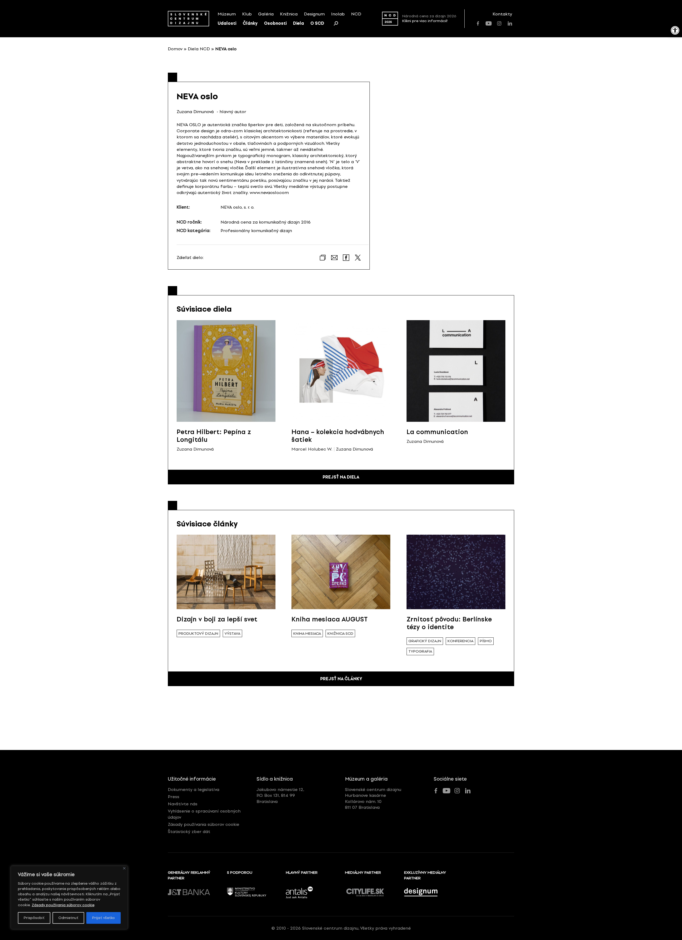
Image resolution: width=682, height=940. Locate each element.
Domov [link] (175, 48)
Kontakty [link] (502, 14)
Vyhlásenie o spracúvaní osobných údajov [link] (204, 814)
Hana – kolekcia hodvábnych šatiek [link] (337, 435)
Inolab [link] (338, 14)
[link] (675, 30)
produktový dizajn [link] (198, 633)
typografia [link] (420, 651)
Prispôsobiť (34, 918)
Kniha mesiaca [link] (307, 633)
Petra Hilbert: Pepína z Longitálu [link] (214, 435)
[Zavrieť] (124, 868)
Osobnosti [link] (275, 23)
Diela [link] (298, 23)
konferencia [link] (460, 641)
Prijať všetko (103, 918)
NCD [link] (356, 14)
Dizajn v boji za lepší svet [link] (217, 619)
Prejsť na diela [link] (341, 477)
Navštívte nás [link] (182, 803)
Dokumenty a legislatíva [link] (193, 789)
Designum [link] (314, 14)
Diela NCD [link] (199, 48)
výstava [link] (232, 633)
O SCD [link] (317, 23)
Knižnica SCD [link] (340, 633)
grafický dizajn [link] (424, 641)
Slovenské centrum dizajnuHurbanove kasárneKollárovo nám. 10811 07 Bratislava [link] (373, 798)
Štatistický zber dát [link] (189, 831)
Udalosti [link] (227, 23)
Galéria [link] (266, 14)
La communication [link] (437, 432)
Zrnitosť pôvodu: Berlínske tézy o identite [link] (449, 623)
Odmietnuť (68, 918)
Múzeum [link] (227, 14)
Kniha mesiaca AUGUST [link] (329, 619)
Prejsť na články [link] (341, 678)
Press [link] (173, 796)
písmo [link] (486, 641)
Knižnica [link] (289, 14)
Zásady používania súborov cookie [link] (63, 905)
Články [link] (250, 23)
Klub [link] (247, 14)
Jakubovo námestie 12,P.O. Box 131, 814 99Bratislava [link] (280, 795)
